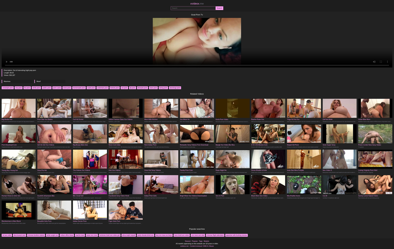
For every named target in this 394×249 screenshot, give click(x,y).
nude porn (91, 88)
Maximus (7, 81)
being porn (163, 88)
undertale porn (102, 88)
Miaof (39, 81)
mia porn (18, 88)
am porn (124, 88)
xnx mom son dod (197, 235)
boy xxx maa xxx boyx (164, 235)
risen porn (153, 88)
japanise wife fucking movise (236, 235)
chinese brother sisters (36, 235)
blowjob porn (142, 88)
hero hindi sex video (181, 235)
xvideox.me (184, 246)
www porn (67, 88)
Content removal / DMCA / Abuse (202, 246)
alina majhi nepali (128, 235)
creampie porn (7, 88)
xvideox (197, 3)
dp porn (132, 88)
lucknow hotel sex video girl (110, 235)
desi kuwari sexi (19, 235)
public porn (47, 88)
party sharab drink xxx (145, 235)
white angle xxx (52, 235)
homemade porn (79, 88)
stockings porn (175, 88)
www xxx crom (92, 235)
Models (206, 241)
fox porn (27, 88)
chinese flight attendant (215, 235)
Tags (200, 241)
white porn (36, 88)
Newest (188, 241)
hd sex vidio (6, 235)
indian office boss (66, 235)
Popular (195, 241)
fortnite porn (114, 88)
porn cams (57, 88)
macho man (80, 235)
